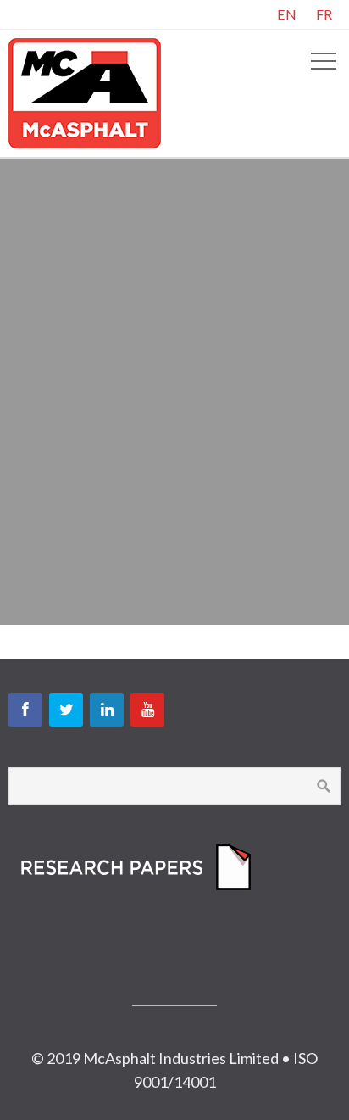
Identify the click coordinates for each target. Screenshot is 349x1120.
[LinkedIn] (107, 710)
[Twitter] (66, 710)
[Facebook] (25, 710)
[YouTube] (147, 710)
